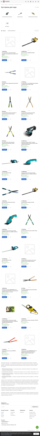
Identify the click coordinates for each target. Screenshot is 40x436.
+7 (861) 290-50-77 (4, 421)
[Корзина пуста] (38, 1)
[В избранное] (8, 60)
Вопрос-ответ (31, 416)
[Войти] (30, 1)
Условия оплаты (32, 412)
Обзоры (30, 418)
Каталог (2, 412)
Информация (22, 410)
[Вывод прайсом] (38, 30)
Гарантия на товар (32, 415)
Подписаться (35, 406)
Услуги (2, 416)
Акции (2, 413)
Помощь (31, 410)
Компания (12, 410)
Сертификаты (13, 415)
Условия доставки (32, 413)
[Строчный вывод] (36, 30)
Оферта (37, 430)
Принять (36, 433)
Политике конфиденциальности (6, 434)
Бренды (2, 415)
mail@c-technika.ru (4, 423)
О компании (13, 412)
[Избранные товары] (35, 1)
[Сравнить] (11, 60)
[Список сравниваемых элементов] (33, 1)
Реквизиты (22, 412)
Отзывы (12, 413)
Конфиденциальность (31, 430)
